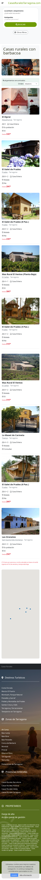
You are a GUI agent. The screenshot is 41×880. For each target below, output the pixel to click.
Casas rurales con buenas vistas (21, 830)
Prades (5, 172)
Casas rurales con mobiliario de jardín (20, 837)
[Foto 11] (23, 217)
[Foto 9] (21, 217)
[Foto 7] (19, 217)
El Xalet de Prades (11, 169)
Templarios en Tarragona (12, 711)
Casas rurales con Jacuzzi (9, 825)
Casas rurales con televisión (17, 833)
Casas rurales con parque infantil (20, 848)
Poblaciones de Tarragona (12, 764)
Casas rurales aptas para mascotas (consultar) (23, 843)
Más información (26, 875)
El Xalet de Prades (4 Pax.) (15, 326)
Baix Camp (6, 733)
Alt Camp (5, 729)
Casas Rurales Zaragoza (11, 792)
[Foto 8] (20, 217)
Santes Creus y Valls (9, 705)
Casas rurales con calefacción (11, 840)
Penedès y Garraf (8, 698)
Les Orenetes (9, 537)
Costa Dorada (7, 688)
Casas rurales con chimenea (20, 835)
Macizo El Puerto (8, 691)
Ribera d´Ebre (7, 753)
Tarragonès (6, 756)
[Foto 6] (18, 217)
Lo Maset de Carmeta (13, 435)
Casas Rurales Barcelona (11, 782)
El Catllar (5, 277)
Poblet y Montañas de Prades (13, 701)
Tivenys (5, 438)
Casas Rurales (6, 666)
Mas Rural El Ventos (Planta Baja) (19, 274)
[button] (26, 608)
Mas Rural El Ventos (12, 382)
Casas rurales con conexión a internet (13, 845)
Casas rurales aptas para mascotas (19, 831)
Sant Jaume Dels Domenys (12, 540)
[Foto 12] (24, 217)
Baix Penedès (7, 740)
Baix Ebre (5, 736)
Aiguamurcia (7, 120)
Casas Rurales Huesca (10, 785)
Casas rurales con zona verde (20, 842)
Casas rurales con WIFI (26, 837)
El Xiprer (6, 116)
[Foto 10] (22, 217)
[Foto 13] (25, 217)
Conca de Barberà (9, 743)
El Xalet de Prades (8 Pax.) (15, 221)
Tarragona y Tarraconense (12, 708)
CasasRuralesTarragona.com (24, 3)
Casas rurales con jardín (29, 838)
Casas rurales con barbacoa (22, 850)
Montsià (5, 746)
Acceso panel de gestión (13, 817)
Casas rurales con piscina (21, 847)
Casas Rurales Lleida (10, 789)
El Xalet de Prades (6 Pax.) (15, 484)
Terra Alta (5, 760)
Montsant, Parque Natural (12, 695)
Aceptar (14, 875)
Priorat (4, 750)
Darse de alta (8, 814)
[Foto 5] (17, 217)
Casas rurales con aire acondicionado (22, 826)
